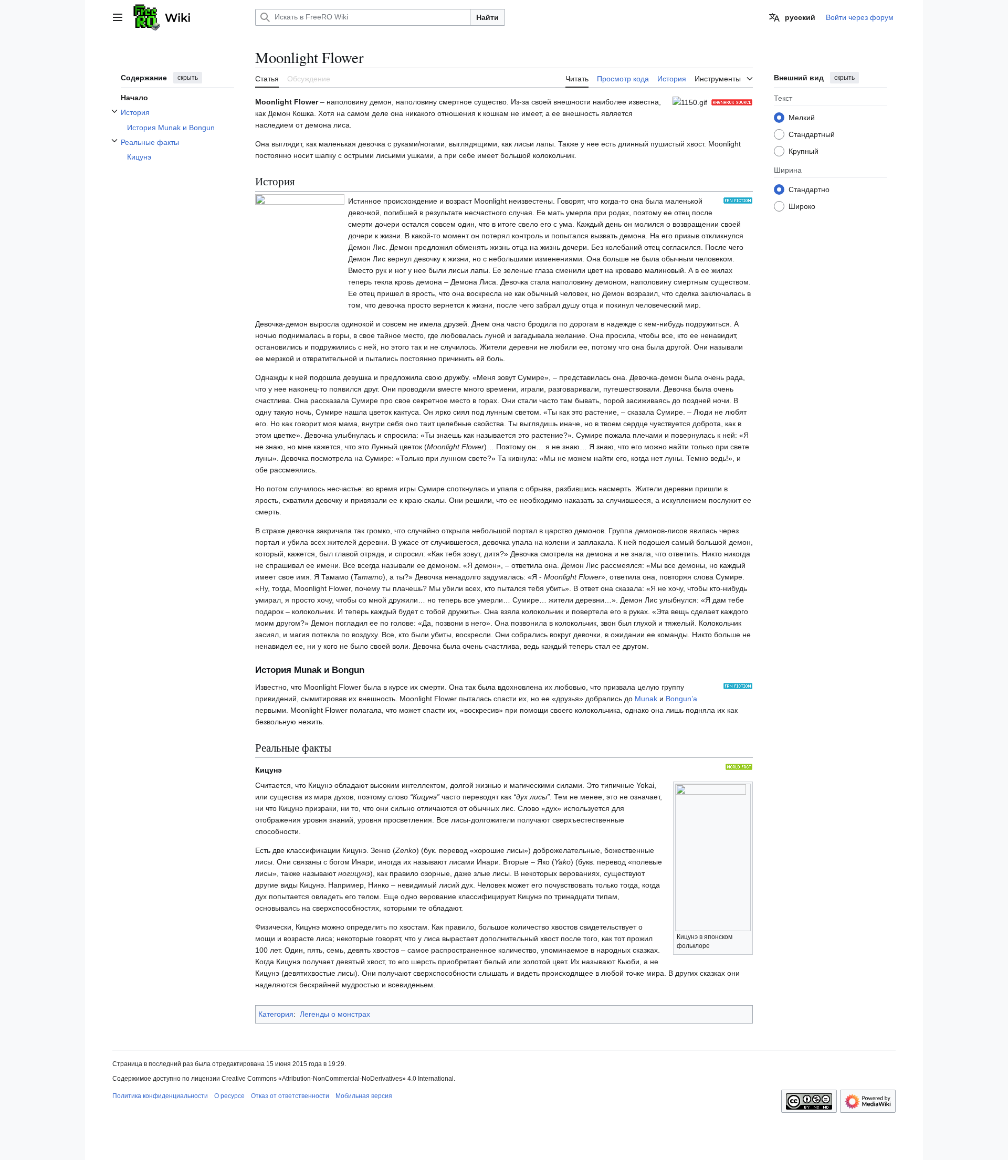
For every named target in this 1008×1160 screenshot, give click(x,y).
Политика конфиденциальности (160, 1096)
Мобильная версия (363, 1096)
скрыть (187, 77)
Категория (275, 1014)
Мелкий (802, 117)
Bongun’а (681, 698)
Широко (802, 206)
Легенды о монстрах (335, 1014)
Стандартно (809, 189)
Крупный (803, 150)
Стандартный (812, 134)
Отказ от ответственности (290, 1096)
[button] (117, 17)
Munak (646, 698)
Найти (487, 17)
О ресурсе (229, 1096)
